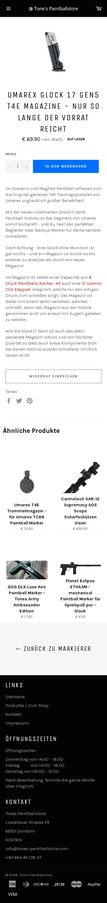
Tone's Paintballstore (35, 875)
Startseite (15, 696)
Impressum (17, 723)
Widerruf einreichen (53, 376)
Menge (10, 154)
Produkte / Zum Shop (27, 705)
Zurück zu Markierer (56, 648)
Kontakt (13, 714)
